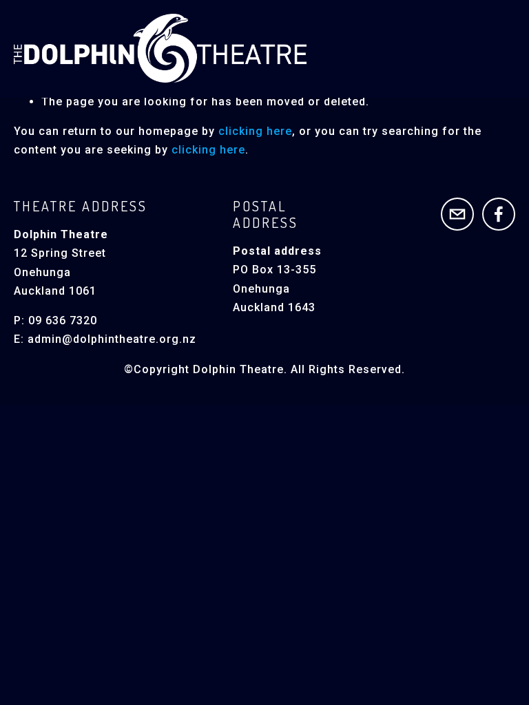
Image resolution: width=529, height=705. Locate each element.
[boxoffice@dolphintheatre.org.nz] (457, 214)
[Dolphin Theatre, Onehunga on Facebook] (498, 214)
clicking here (255, 131)
